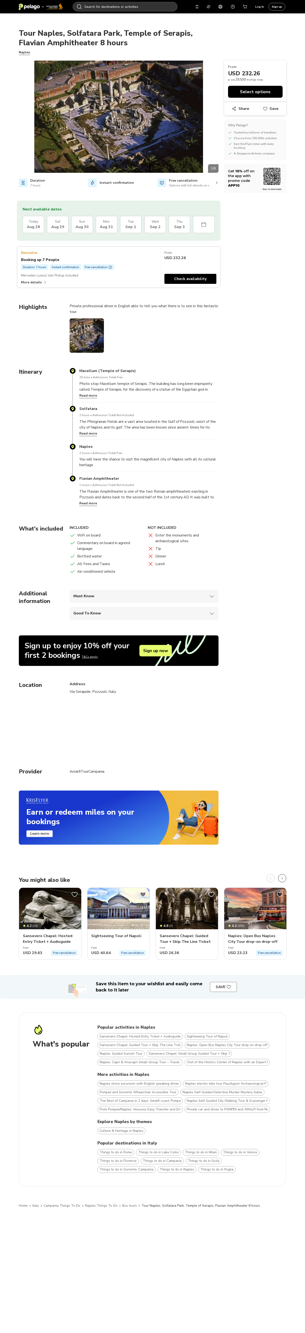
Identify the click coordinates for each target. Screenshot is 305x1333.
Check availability (190, 278)
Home (23, 1205)
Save (274, 108)
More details (31, 282)
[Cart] (245, 6)
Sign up (277, 7)
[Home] (41, 6)
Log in (259, 7)
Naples (24, 52)
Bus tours (129, 1205)
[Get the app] (197, 6)
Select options (255, 92)
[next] (282, 878)
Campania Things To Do (62, 1205)
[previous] (271, 878)
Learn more (39, 833)
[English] (220, 6)
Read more (88, 395)
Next (222, 117)
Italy (35, 1205)
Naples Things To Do (101, 1205)
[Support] (233, 6)
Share (244, 108)
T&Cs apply (90, 657)
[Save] (74, 894)
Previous (15, 117)
